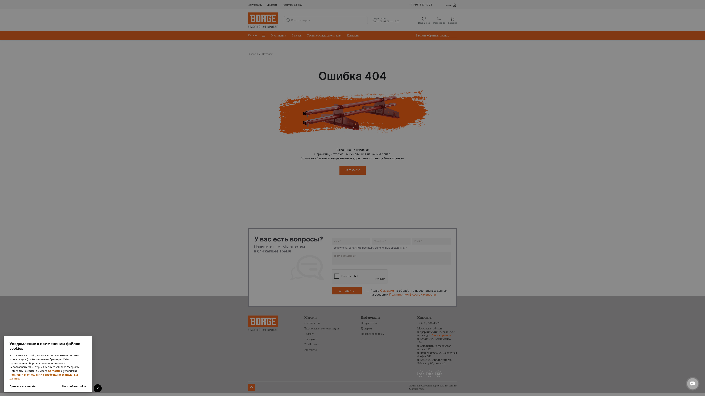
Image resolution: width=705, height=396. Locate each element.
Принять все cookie (22, 386)
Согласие (54, 371)
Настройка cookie (74, 386)
